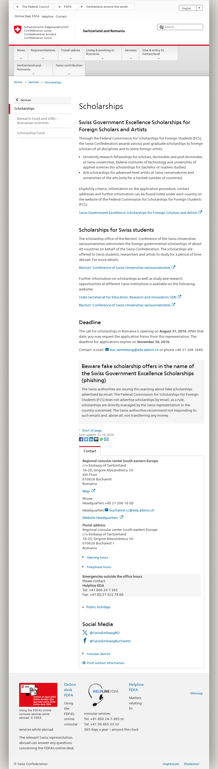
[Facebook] (81, 439)
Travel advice (70, 50)
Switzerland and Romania (29, 67)
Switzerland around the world (107, 7)
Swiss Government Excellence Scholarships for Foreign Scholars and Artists (138, 212)
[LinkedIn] (91, 439)
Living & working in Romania (100, 52)
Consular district (98, 654)
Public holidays (98, 607)
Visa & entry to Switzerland (153, 52)
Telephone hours (98, 567)
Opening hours (97, 557)
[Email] (106, 439)
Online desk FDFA (70, 689)
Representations (43, 50)
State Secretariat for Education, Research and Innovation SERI (128, 297)
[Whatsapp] (101, 439)
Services (131, 50)
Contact (87, 451)
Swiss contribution (69, 65)
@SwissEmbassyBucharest (110, 641)
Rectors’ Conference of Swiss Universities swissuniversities (124, 267)
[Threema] (96, 439)
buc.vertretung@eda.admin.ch (134, 350)
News (21, 50)
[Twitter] (86, 439)
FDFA (68, 7)
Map (86, 491)
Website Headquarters (100, 518)
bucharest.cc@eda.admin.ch (132, 510)
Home (18, 82)
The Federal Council (35, 7)
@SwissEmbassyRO (105, 633)
